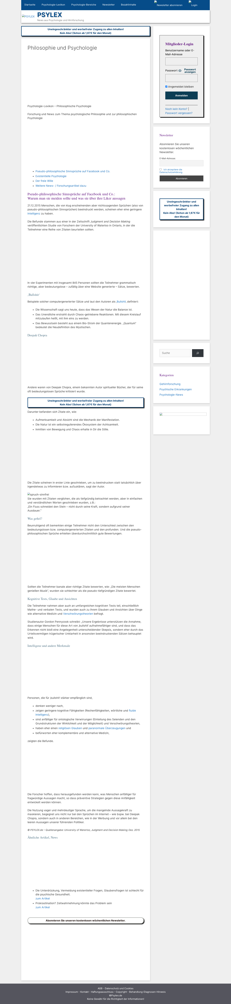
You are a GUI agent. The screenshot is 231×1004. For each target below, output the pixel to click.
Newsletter (108, 4)
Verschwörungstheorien (78, 613)
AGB (100, 988)
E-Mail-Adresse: (168, 158)
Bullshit (121, 301)
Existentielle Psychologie (51, 176)
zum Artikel (43, 898)
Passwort (171, 70)
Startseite (29, 4)
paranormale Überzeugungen (106, 728)
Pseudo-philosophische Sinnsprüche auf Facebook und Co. (73, 171)
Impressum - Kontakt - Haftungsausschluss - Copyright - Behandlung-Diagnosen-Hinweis (116, 991)
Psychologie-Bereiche (83, 4)
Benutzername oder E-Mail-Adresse (179, 52)
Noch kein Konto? (176, 109)
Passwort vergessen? (178, 113)
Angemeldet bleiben (180, 86)
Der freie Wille (44, 180)
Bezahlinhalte (128, 4)
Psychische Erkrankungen (176, 389)
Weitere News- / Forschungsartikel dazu (61, 185)
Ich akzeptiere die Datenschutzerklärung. (171, 170)
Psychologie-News (171, 394)
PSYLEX (49, 15)
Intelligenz (34, 213)
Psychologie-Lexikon (53, 4)
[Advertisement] (86, 78)
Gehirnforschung (170, 384)
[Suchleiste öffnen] (205, 5)
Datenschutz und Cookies (119, 988)
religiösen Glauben (70, 728)
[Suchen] (198, 353)
